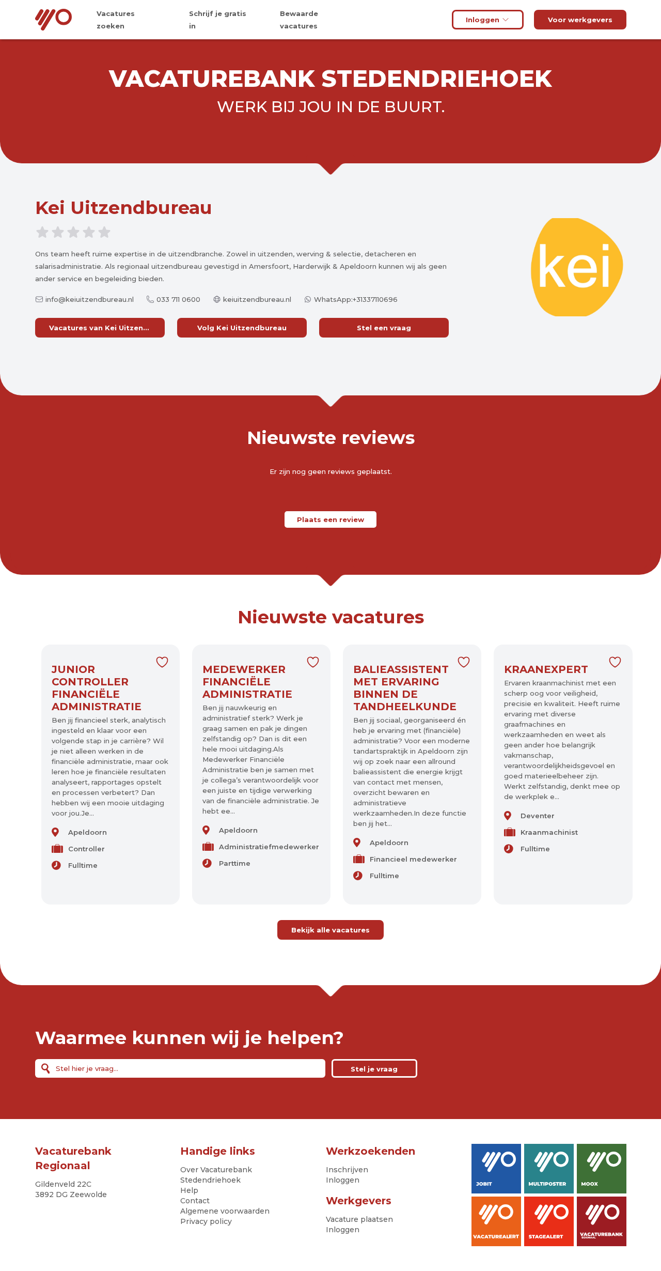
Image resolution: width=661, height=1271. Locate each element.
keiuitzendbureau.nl (257, 299)
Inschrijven (347, 1169)
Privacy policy (206, 1221)
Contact (195, 1200)
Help (189, 1190)
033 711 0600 (178, 299)
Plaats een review (330, 519)
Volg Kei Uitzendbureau (242, 328)
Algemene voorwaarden (225, 1211)
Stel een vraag (384, 328)
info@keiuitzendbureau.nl (89, 299)
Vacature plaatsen (359, 1219)
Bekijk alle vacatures (330, 930)
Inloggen (482, 20)
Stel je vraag (374, 1069)
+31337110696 (375, 299)
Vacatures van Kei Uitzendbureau (107, 328)
